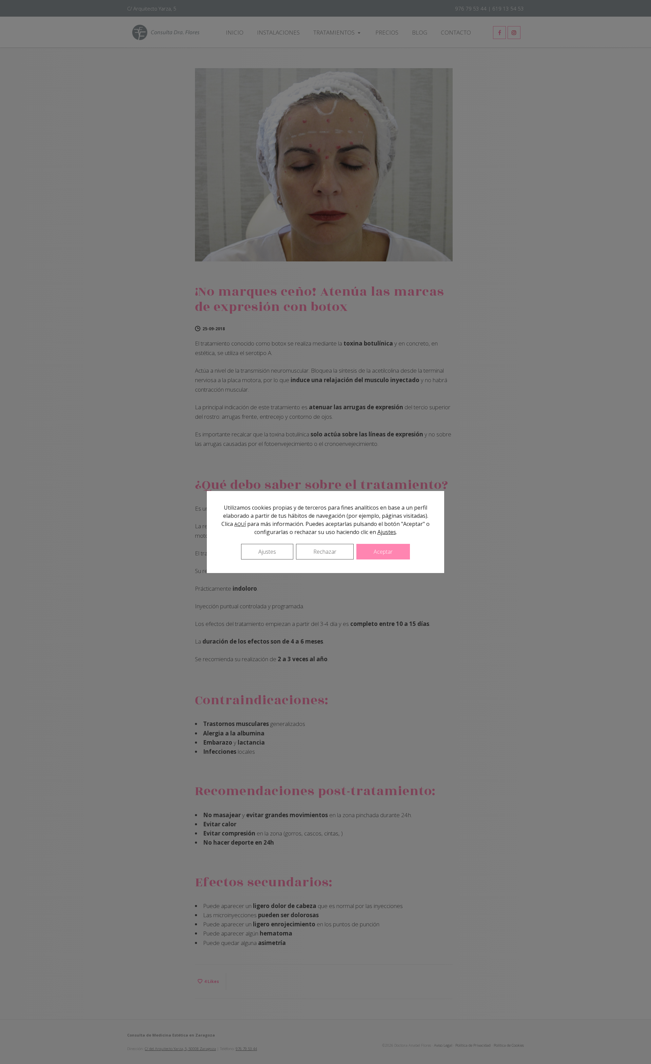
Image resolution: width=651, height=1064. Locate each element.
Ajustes (386, 532)
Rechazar (324, 551)
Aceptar (383, 551)
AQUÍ (240, 524)
